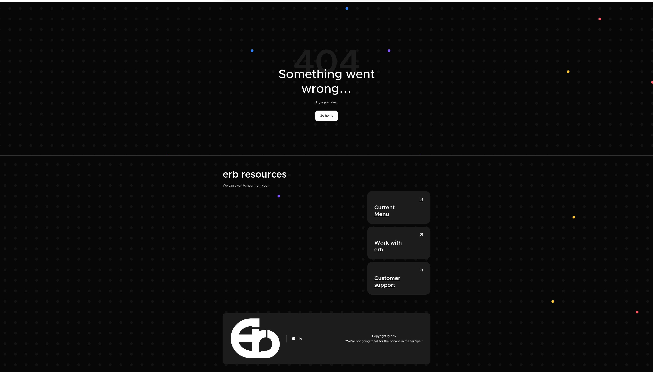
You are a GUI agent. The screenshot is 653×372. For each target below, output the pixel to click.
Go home (326, 115)
